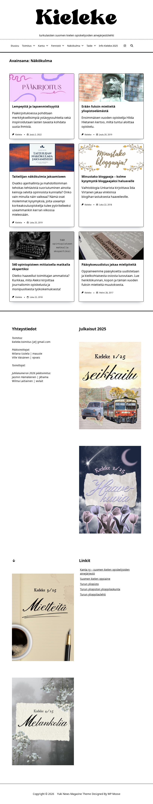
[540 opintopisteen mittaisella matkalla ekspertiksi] (42, 246)
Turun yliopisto (89, 584)
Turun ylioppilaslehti (93, 594)
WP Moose (114, 794)
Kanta (41, 45)
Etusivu (15, 45)
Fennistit (56, 45)
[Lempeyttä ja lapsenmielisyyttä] (42, 88)
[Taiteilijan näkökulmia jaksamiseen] (42, 158)
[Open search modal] (131, 45)
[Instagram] (125, 45)
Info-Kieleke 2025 (108, 45)
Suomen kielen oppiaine (95, 578)
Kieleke (18, 134)
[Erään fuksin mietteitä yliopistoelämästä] (111, 88)
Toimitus (27, 45)
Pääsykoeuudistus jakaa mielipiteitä (109, 264)
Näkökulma (73, 45)
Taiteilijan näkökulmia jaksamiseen (39, 176)
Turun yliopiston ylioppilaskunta (100, 589)
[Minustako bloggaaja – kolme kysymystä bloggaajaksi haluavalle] (111, 158)
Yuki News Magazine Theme (74, 794)
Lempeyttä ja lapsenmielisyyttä (35, 106)
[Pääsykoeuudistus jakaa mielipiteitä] (111, 246)
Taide (89, 45)
